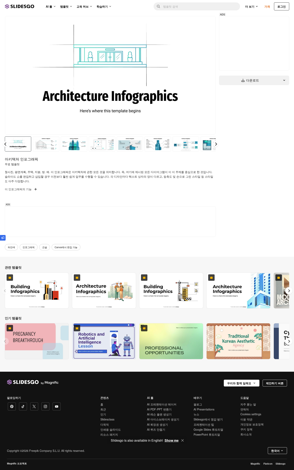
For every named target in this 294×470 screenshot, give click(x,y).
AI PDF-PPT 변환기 (159, 409)
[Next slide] (209, 75)
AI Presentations (204, 409)
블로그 (198, 404)
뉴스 (196, 414)
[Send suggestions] (3, 238)
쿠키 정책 (246, 429)
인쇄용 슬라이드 (110, 429)
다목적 (104, 424)
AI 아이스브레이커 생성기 (163, 419)
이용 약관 (246, 419)
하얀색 (11, 247)
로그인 (281, 6)
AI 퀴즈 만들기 (156, 429)
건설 (44, 247)
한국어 (275, 451)
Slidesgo (280, 463)
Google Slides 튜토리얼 (208, 429)
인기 (103, 414)
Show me (172, 440)
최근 (103, 409)
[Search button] (158, 6)
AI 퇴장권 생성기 (157, 424)
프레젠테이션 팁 (204, 424)
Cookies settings (250, 414)
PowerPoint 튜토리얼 (207, 434)
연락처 (244, 409)
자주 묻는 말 (248, 404)
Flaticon (267, 463)
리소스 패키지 (109, 434)
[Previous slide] (5, 290)
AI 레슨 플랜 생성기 (159, 414)
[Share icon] (209, 22)
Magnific (255, 463)
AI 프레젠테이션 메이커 (161, 404)
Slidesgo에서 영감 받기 (208, 419)
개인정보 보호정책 (252, 424)
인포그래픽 (29, 247)
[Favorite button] (198, 22)
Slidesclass (107, 419)
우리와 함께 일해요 (239, 383)
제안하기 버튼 (275, 383)
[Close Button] (183, 440)
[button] (216, 144)
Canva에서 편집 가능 (66, 247)
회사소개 (246, 434)
